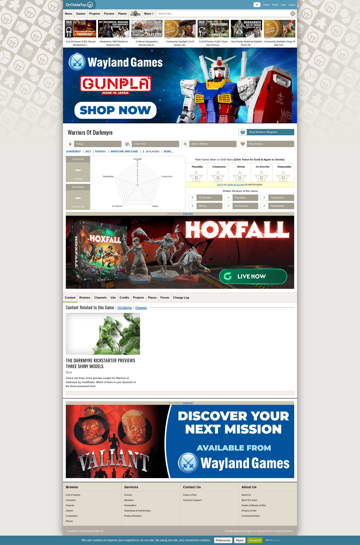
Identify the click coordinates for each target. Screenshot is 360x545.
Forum (164, 297)
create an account (236, 184)
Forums (109, 13)
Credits (124, 297)
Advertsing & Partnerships (137, 510)
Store (266, 4)
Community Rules (251, 516)
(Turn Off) (188, 214)
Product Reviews (133, 516)
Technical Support (192, 500)
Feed (275, 4)
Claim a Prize (190, 495)
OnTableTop (125, 307)
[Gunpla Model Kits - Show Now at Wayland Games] (180, 85)
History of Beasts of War (254, 505)
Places (122, 13)
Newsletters (130, 505)
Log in (292, 4)
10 (70, 372)
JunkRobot (73, 151)
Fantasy (100, 151)
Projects (94, 13)
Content (70, 297)
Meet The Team (249, 500)
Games (80, 13)
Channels (100, 297)
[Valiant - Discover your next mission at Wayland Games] (180, 477)
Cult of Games (73, 495)
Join (283, 4)
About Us (246, 495)
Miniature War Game (124, 151)
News (68, 13)
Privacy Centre (249, 510)
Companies (72, 516)
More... (168, 151)
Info (113, 297)
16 (147, 151)
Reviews (84, 297)
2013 (88, 151)
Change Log (181, 297)
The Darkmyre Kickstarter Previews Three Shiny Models (100, 363)
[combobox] (226, 13)
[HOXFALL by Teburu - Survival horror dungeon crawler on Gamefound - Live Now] (180, 288)
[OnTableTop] (79, 4)
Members (129, 500)
